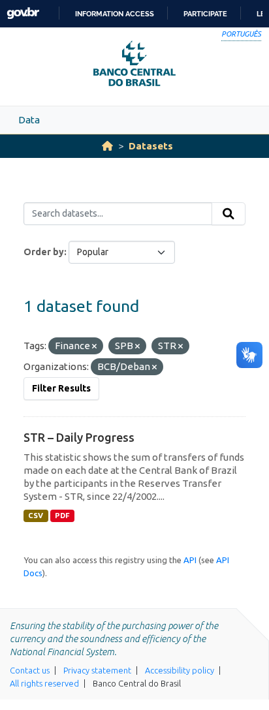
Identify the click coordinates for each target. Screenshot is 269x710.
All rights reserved (44, 683)
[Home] (107, 145)
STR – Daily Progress (79, 437)
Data (29, 119)
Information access (114, 13)
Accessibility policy (179, 670)
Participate (205, 13)
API (190, 559)
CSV (35, 515)
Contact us (30, 670)
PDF (62, 515)
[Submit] (228, 214)
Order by (44, 252)
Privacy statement (97, 670)
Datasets (151, 145)
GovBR (23, 13)
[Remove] (94, 346)
